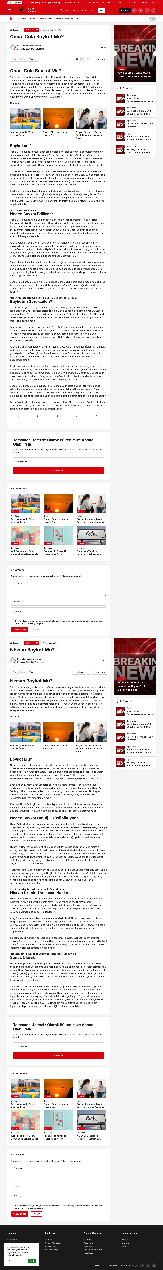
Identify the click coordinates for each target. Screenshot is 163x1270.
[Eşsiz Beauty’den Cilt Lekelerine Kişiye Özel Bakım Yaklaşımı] (135, 666)
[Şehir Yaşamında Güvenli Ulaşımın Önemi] (25, 124)
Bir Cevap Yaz (18, 570)
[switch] (152, 18)
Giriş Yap (36, 629)
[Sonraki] (27, 2)
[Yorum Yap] (77, 59)
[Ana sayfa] (10, 18)
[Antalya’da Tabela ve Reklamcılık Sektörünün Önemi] (91, 541)
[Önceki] (24, 2)
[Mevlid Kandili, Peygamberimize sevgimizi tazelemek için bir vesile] (135, 98)
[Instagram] (154, 1265)
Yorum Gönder (19, 629)
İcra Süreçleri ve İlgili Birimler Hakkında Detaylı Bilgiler (37, 889)
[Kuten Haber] (29, 10)
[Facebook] (142, 1265)
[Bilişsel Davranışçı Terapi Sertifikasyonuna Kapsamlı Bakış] (91, 124)
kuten (20, 46)
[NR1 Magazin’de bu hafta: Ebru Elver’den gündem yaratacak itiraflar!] (135, 149)
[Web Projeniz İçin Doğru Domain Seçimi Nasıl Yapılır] (25, 541)
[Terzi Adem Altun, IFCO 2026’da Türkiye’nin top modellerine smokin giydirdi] (135, 136)
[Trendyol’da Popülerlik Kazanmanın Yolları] (58, 541)
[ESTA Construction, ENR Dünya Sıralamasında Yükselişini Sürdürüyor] (135, 111)
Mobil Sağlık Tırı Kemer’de (23, 210)
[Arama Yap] (134, 10)
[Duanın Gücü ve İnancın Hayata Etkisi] (58, 124)
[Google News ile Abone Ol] (19, 59)
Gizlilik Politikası (13, 1261)
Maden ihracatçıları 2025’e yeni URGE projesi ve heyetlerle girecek (43, 298)
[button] (140, 10)
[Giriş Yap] (147, 10)
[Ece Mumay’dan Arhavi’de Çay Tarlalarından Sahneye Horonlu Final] (135, 53)
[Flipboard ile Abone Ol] (34, 59)
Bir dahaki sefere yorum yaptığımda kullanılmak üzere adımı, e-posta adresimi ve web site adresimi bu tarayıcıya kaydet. (58, 622)
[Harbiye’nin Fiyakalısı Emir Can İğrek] (135, 124)
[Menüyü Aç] (9, 10)
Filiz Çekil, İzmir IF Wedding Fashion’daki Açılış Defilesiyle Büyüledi (43, 954)
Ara (101, 10)
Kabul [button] (32, 1261)
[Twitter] (148, 1265)
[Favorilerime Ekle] (71, 59)
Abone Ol (124, 10)
